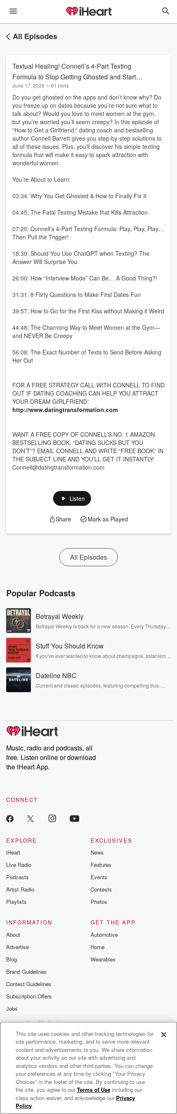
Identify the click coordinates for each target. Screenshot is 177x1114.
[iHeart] (88, 12)
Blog (11, 959)
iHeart (13, 852)
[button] (72, 498)
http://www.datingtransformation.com (65, 409)
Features (101, 865)
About (13, 934)
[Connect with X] (30, 818)
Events (99, 877)
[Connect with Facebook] (10, 818)
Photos (99, 902)
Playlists (16, 902)
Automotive (104, 934)
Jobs (12, 1008)
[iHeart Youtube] (74, 818)
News (97, 852)
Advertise (17, 947)
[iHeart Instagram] (52, 818)
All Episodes (35, 36)
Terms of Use (93, 1089)
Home (98, 947)
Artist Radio (20, 889)
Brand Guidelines (26, 971)
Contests (101, 889)
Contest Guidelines (28, 984)
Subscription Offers (29, 996)
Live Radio (18, 865)
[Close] (164, 1035)
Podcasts (17, 877)
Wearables (103, 959)
